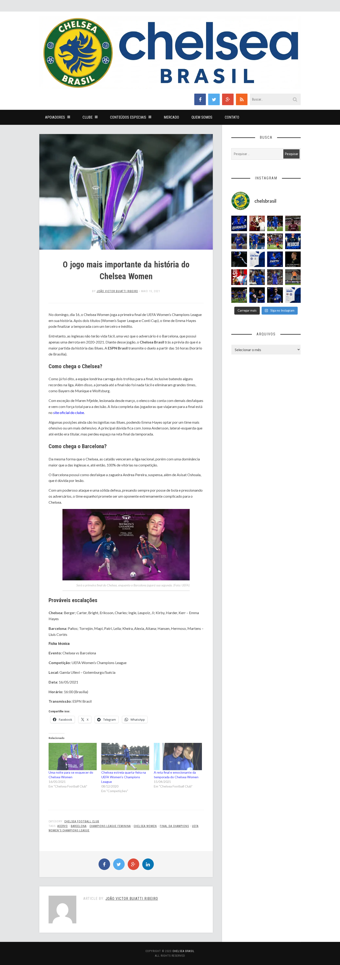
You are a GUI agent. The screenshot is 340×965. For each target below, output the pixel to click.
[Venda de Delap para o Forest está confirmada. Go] (293, 259)
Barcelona (79, 826)
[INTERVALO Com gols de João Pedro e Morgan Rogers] (257, 295)
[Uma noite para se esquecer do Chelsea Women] (73, 756)
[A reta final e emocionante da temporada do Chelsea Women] (178, 756)
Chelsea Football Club (81, 821)
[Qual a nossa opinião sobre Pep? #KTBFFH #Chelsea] (239, 241)
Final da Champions (174, 826)
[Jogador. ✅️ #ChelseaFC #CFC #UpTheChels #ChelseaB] (257, 241)
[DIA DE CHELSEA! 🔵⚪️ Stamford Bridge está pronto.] (257, 259)
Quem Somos (202, 117)
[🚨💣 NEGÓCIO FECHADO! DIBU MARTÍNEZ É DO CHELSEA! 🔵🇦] (293, 241)
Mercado (171, 117)
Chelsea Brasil (184, 951)
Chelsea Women (145, 826)
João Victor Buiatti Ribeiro (117, 291)
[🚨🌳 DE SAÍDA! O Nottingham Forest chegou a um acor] (293, 277)
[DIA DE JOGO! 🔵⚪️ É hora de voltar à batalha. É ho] (293, 295)
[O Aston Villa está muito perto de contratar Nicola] (257, 277)
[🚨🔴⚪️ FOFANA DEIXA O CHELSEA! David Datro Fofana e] (293, 223)
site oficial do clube (68, 412)
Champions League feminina (110, 826)
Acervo (62, 826)
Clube (88, 117)
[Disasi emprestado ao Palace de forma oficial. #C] (239, 277)
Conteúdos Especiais (128, 117)
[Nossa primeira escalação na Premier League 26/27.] (275, 295)
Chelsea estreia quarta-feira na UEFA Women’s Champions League (123, 777)
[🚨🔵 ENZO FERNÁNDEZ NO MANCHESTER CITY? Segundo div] (275, 277)
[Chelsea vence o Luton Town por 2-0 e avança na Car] (275, 241)
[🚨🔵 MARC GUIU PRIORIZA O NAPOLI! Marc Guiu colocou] (275, 259)
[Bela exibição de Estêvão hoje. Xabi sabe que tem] (275, 223)
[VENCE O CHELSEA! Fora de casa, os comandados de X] (239, 295)
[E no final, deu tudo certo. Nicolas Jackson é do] (257, 223)
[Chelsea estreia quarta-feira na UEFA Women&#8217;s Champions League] (125, 756)
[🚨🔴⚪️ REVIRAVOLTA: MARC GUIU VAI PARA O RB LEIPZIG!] (239, 223)
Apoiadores (55, 117)
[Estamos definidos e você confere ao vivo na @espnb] (239, 259)
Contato (232, 117)
